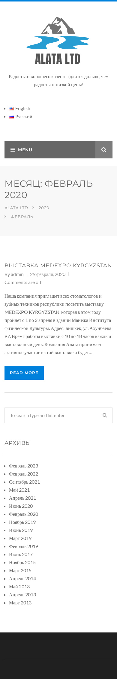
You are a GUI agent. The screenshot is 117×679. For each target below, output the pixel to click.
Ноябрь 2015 (22, 562)
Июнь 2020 (21, 506)
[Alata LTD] (58, 41)
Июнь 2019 (21, 530)
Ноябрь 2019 (22, 522)
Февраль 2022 (23, 473)
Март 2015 (20, 570)
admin (17, 274)
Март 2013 (20, 602)
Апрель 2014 (22, 578)
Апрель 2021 (22, 498)
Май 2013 (19, 586)
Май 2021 (19, 490)
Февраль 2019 (23, 546)
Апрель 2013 (22, 594)
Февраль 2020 (23, 514)
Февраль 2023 (23, 465)
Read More (24, 372)
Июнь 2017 (21, 554)
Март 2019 (20, 538)
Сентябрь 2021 (24, 481)
